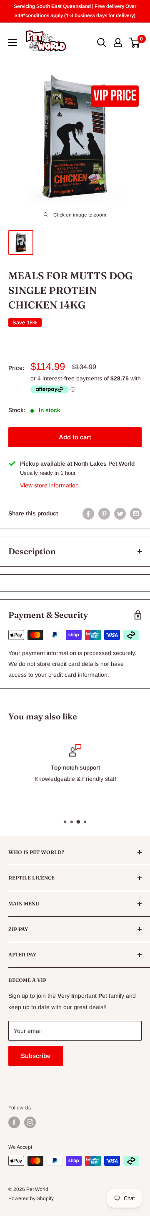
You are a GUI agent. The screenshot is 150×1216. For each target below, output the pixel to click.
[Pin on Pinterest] (104, 513)
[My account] (118, 42)
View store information (49, 485)
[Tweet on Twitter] (120, 513)
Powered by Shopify (31, 1198)
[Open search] (101, 42)
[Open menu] (12, 42)
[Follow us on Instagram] (30, 1122)
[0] (135, 43)
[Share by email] (136, 513)
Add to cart (75, 437)
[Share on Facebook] (88, 513)
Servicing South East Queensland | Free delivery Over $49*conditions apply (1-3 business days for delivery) (75, 10)
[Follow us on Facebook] (14, 1122)
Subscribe (35, 1055)
